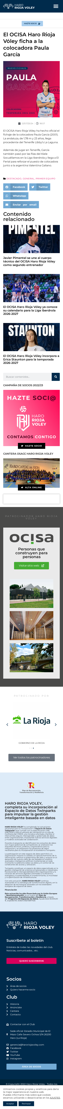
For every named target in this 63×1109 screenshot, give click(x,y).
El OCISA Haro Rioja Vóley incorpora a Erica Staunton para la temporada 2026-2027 (31, 359)
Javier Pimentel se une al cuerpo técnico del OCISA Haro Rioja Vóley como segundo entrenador (29, 261)
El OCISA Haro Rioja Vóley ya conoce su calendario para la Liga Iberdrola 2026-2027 (30, 310)
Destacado (13, 178)
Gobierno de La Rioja (32, 743)
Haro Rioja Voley (35, 1084)
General (28, 178)
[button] (56, 6)
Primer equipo (45, 178)
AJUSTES (55, 1097)
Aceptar (10, 1103)
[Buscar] (56, 377)
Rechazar (26, 1103)
